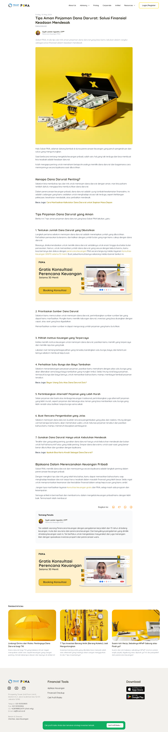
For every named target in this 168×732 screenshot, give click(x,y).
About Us (72, 5)
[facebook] (131, 507)
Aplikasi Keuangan (56, 688)
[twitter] (119, 507)
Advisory (83, 5)
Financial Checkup (56, 693)
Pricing (96, 5)
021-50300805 (21, 704)
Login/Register (149, 5)
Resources (128, 5)
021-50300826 (18, 706)
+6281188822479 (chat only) (22, 709)
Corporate (107, 5)
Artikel (117, 5)
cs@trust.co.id (19, 711)
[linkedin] (113, 507)
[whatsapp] (125, 507)
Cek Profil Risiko (55, 697)
